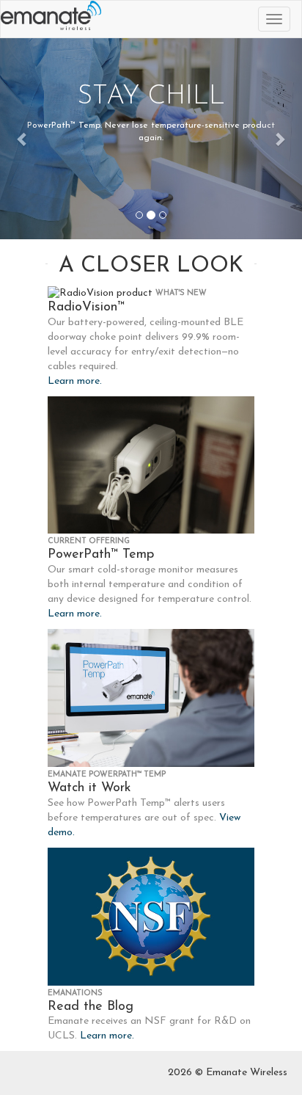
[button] (22, 138)
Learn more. (75, 381)
